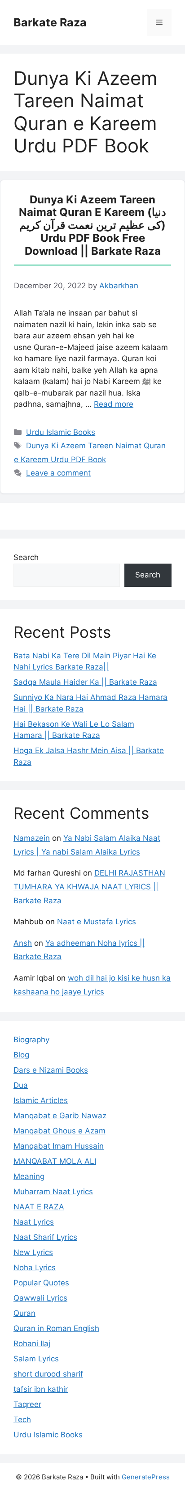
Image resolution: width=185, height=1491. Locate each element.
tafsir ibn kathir (40, 1389)
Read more (113, 404)
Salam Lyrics (36, 1358)
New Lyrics (33, 1252)
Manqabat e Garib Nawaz (59, 1115)
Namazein (31, 838)
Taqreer (27, 1404)
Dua (20, 1085)
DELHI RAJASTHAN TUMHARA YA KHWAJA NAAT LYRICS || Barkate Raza (89, 886)
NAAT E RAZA (38, 1206)
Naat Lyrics (33, 1221)
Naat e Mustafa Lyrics (96, 921)
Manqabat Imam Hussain (58, 1145)
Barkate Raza (50, 22)
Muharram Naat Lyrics (53, 1191)
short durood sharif (48, 1373)
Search (26, 557)
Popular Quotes (41, 1282)
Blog (21, 1054)
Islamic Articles (40, 1100)
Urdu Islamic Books (60, 432)
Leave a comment (58, 472)
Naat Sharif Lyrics (45, 1237)
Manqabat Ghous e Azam (59, 1130)
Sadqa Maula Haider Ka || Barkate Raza (85, 682)
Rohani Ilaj (31, 1343)
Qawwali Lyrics (40, 1297)
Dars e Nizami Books (50, 1070)
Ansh (22, 943)
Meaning (28, 1176)
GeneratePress (146, 1477)
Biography (31, 1039)
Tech (22, 1419)
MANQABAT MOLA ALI (54, 1161)
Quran (24, 1313)
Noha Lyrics (34, 1267)
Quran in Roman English (56, 1328)
